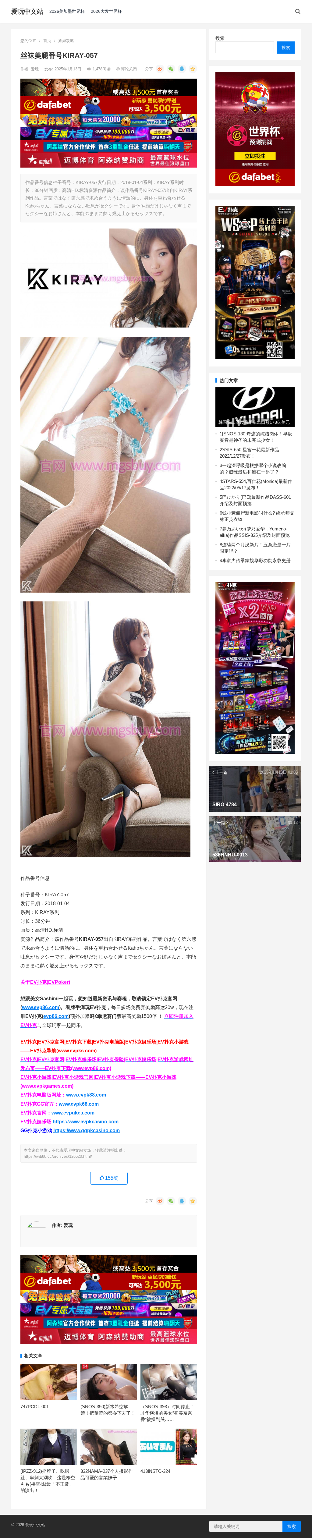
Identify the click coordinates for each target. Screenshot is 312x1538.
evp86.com (56, 1016)
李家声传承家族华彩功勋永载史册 (256, 560)
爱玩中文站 (27, 11)
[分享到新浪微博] (160, 69)
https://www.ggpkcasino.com (86, 1130)
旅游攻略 (66, 40)
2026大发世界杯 (106, 11)
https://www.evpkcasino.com (86, 1121)
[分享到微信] (171, 69)
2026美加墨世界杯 (67, 11)
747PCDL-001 (34, 1406)
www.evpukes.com (72, 1112)
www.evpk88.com (86, 1094)
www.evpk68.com (79, 1104)
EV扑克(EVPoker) (50, 982)
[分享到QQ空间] (193, 69)
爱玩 (35, 69)
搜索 (220, 38)
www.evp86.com (40, 1007)
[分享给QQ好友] (182, 69)
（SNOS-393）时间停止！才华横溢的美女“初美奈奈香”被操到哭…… (167, 1413)
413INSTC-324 (155, 1471)
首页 (47, 40)
